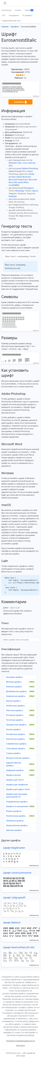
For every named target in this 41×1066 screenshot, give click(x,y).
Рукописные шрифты (15, 739)
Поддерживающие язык (11, 21)
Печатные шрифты (14, 720)
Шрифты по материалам (17, 806)
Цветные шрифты (14, 830)
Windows (13, 163)
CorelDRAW (13, 185)
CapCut (35, 190)
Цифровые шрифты (15, 770)
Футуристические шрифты (18, 758)
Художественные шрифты (13, 764)
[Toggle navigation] (5, 3)
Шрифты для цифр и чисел (18, 789)
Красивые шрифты (14, 677)
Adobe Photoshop (30, 168)
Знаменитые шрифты (15, 696)
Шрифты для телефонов (17, 784)
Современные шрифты (16, 743)
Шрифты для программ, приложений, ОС (16, 795)
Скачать (19, 101)
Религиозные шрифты (16, 816)
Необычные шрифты (15, 705)
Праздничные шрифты (16, 724)
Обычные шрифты (14, 710)
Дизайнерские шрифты (16, 691)
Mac (20, 163)
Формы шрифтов (13, 811)
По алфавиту (27, 15)
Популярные (14, 15)
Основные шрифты (14, 715)
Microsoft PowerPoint (18, 179)
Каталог (18, 10)
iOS (10, 165)
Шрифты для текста (15, 779)
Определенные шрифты (17, 801)
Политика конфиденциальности (20, 1041)
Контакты (20, 1045)
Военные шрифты (14, 686)
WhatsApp (19, 190)
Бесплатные (6, 10)
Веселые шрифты (14, 682)
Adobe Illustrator (23, 177)
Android (31, 163)
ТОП (3, 15)
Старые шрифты (13, 753)
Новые (29, 10)
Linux (25, 163)
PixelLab (12, 196)
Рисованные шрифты (15, 734)
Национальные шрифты (17, 825)
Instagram (29, 188)
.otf (20, 143)
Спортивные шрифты (15, 748)
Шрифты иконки (13, 775)
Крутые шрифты (13, 701)
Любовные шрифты (15, 820)
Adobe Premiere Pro (17, 171)
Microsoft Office (21, 182)
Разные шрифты (13, 729)
